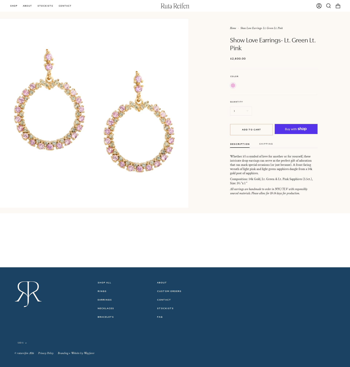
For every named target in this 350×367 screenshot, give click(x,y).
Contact (164, 299)
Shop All (104, 282)
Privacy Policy (46, 353)
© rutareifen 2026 (24, 353)
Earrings (105, 299)
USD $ (21, 343)
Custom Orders (169, 291)
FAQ (160, 316)
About (162, 282)
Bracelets (106, 316)
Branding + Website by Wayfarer (76, 353)
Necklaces (106, 308)
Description (240, 144)
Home (233, 28)
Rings (102, 291)
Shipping (266, 143)
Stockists (165, 308)
